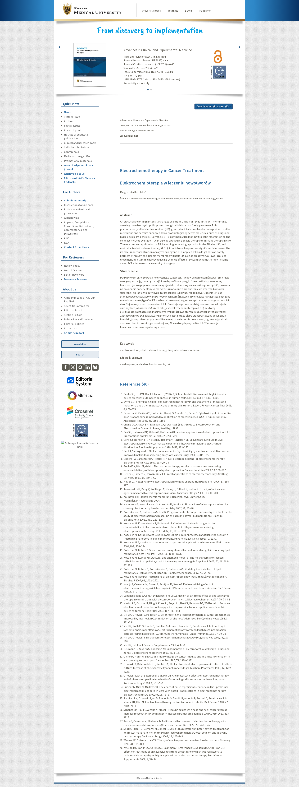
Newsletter (80, 344)
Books (188, 10)
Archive (68, 121)
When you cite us (74, 173)
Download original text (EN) (213, 106)
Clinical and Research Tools (80, 143)
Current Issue (72, 116)
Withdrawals (71, 217)
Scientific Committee (76, 306)
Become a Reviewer (75, 279)
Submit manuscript (76, 200)
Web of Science (73, 270)
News (67, 112)
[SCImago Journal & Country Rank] (80, 446)
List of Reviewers (74, 274)
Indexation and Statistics (79, 319)
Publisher (205, 10)
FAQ (66, 242)
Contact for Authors (76, 247)
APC (66, 238)
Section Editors (73, 315)
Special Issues (72, 125)
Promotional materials (78, 161)
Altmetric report (74, 333)
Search (80, 354)
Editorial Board (73, 310)
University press (151, 10)
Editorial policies (74, 324)
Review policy (72, 265)
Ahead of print (72, 130)
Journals (173, 10)
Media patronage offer (77, 156)
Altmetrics (70, 328)
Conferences (71, 152)
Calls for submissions (76, 147)
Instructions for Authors (78, 205)
